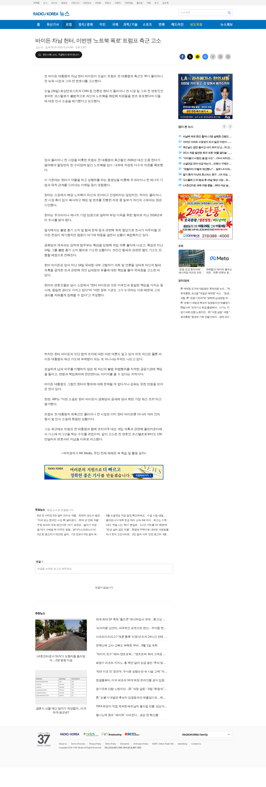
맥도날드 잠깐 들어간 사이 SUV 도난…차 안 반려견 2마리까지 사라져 (220, 147)
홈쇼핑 (140, 3)
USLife (98, 3)
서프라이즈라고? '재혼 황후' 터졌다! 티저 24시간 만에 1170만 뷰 (131, 636)
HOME (36, 3)
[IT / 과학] (130, 24)
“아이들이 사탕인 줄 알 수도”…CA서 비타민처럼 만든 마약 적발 (217, 158)
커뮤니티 (75, 3)
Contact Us (196, 744)
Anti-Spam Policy (140, 744)
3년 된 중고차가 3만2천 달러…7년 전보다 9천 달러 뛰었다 (69, 534)
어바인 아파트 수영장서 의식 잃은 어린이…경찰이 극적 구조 (215, 141)
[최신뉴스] (52, 24)
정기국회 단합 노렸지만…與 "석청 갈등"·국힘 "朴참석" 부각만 (131, 688)
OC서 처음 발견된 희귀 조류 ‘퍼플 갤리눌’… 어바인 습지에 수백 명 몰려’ (221, 152)
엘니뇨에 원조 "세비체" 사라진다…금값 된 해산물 (127, 715)
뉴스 (45, 3)
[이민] (102, 24)
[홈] (38, 24)
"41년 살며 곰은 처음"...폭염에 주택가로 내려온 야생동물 (137, 529)
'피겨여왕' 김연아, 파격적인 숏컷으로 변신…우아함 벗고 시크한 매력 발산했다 (131, 628)
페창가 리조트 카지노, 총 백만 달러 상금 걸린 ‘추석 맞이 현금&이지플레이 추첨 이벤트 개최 (131, 662)
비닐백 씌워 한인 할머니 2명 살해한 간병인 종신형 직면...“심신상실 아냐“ (222, 136)
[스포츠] (147, 24)
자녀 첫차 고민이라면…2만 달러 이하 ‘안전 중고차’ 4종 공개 (139, 534)
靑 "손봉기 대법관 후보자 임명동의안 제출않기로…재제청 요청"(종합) (131, 697)
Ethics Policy (110, 744)
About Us (63, 744)
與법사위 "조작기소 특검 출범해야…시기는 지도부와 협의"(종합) (214, 307)
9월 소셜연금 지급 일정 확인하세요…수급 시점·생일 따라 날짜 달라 (143, 515)
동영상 (64, 3)
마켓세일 (129, 3)
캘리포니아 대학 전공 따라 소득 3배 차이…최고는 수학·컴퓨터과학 (143, 520)
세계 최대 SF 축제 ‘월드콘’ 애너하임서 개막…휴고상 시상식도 (131, 619)
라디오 (54, 3)
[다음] (230, 126)
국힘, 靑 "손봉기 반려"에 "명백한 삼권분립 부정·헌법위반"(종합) (214, 298)
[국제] (115, 24)
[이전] (224, 126)
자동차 (118, 3)
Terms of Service (78, 744)
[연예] (161, 24)
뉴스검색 (185, 12)
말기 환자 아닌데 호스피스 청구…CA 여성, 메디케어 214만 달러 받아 (219, 174)
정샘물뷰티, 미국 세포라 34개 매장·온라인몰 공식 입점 (130, 680)
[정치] (85, 24)
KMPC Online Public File (163, 744)
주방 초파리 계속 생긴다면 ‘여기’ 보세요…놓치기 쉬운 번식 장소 (72, 524)
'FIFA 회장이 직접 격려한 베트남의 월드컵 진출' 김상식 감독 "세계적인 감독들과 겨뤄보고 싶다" (131, 706)
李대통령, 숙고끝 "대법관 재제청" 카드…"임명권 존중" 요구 (211, 293)
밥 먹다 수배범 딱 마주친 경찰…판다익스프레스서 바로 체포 (70, 529)
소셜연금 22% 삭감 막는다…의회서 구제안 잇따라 (209, 163)
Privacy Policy (95, 744)
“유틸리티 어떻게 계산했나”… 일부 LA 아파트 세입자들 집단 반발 (218, 169)
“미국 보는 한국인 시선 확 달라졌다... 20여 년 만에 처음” (68, 520)
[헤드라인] (177, 24)
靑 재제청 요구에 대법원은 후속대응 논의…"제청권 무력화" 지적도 (215, 288)
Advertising (182, 744)
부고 (156, 3)
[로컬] (68, 24)
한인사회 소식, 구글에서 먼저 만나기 (61, 54)
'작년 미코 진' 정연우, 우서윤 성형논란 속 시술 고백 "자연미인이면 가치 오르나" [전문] (131, 671)
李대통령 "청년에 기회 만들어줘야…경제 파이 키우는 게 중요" (213, 316)
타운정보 (87, 3)
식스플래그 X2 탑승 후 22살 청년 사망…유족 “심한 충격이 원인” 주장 (220, 179)
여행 (149, 3)
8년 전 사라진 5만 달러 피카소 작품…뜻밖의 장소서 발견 (68, 515)
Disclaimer (124, 744)
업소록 (165, 3)
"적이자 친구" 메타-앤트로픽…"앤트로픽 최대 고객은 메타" (131, 654)
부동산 (108, 3)
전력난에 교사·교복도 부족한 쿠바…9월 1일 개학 (126, 645)
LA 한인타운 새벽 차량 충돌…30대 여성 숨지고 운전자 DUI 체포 (217, 185)
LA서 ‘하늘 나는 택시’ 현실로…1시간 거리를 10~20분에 (136, 524)
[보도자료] (196, 24)
